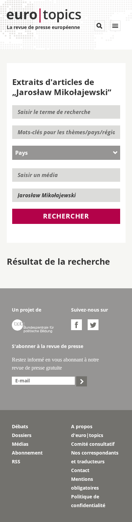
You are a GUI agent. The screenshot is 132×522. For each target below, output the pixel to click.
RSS (16, 461)
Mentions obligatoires (85, 483)
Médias (20, 444)
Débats (20, 426)
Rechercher (66, 216)
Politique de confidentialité (88, 501)
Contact (80, 470)
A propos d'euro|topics (87, 430)
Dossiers (21, 435)
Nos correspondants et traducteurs (94, 457)
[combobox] (66, 153)
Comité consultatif (92, 444)
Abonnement (27, 453)
